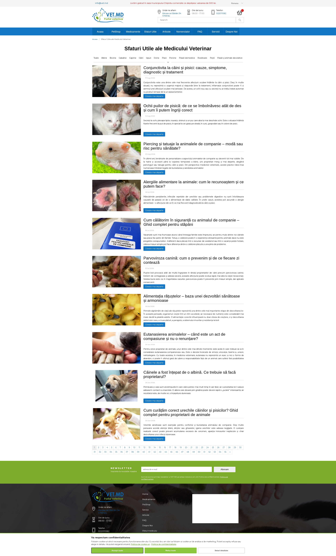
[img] (116, 96)
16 (165, 447)
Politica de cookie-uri (140, 544)
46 (177, 452)
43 (160, 452)
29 (235, 447)
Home (145, 494)
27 (224, 447)
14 (155, 447)
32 (100, 452)
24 (207, 447)
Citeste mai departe (154, 96)
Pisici (164, 58)
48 (188, 452)
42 (155, 452)
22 (197, 447)
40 (144, 452)
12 (144, 447)
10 (134, 447)
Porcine (172, 58)
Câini (141, 58)
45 (171, 452)
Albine (104, 58)
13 (149, 447)
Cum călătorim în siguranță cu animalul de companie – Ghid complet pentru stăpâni (191, 222)
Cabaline (123, 58)
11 (139, 447)
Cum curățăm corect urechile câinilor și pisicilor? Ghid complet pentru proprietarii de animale (190, 412)
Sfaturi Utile (150, 31)
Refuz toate (171, 550)
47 (182, 452)
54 (220, 452)
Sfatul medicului (149, 531)
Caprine (132, 58)
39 (138, 452)
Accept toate (117, 550)
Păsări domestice (187, 58)
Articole (166, 31)
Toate (96, 58)
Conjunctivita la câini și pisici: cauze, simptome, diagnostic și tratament (185, 70)
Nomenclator (183, 31)
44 (166, 452)
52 (210, 452)
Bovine (113, 58)
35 (116, 452)
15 (160, 447)
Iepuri (148, 58)
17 (170, 447)
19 (181, 447)
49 (193, 452)
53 (215, 452)
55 (225, 452)
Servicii (216, 31)
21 (191, 447)
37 (127, 452)
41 (149, 452)
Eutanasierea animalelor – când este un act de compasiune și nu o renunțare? (184, 336)
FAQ (200, 31)
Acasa (100, 31)
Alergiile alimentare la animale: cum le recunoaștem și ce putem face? (193, 184)
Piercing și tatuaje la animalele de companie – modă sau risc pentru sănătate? (193, 146)
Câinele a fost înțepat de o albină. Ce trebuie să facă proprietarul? (189, 374)
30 (240, 447)
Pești (212, 58)
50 (199, 452)
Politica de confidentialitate (163, 544)
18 (175, 447)
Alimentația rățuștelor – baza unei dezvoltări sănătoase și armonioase (191, 298)
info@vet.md (101, 3)
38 (132, 452)
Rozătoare (202, 58)
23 (202, 447)
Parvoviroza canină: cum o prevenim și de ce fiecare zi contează (191, 260)
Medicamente (133, 31)
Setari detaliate (221, 550)
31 (95, 452)
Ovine (156, 58)
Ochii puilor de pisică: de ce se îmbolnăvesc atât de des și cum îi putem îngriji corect (192, 108)
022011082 (221, 13)
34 (111, 452)
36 (121, 452)
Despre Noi (231, 31)
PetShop (116, 31)
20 (186, 447)
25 (213, 447)
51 (204, 452)
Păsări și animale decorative (229, 58)
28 (229, 447)
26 (218, 447)
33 (105, 452)
